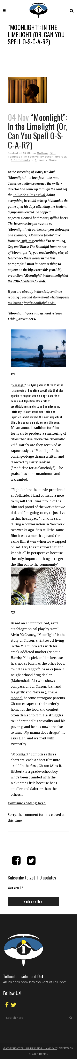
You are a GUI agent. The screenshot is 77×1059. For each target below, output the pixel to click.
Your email (15, 888)
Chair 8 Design (38, 1054)
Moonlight (19, 385)
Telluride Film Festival (24, 156)
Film (53, 153)
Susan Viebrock (56, 156)
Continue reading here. (27, 803)
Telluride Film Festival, (29, 195)
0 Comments (20, 160)
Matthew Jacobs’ (42, 235)
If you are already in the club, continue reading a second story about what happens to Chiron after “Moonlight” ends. (38, 297)
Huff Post (27, 241)
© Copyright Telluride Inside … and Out (30, 1048)
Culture (42, 153)
